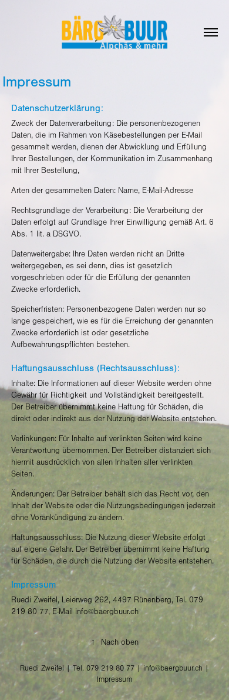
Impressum (114, 679)
